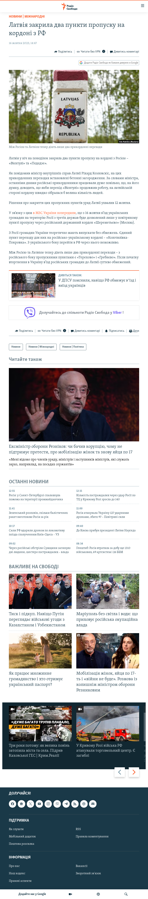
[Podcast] (83, 803)
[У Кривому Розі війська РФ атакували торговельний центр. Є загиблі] (107, 723)
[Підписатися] (92, 803)
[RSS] (75, 803)
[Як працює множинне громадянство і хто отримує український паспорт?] (40, 650)
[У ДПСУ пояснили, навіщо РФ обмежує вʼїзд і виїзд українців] (33, 285)
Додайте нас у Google (32, 894)
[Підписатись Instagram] (48, 803)
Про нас (14, 866)
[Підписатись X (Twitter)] (30, 803)
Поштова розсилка (21, 844)
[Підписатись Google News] (21, 803)
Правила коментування (92, 836)
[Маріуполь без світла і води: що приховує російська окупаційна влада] (107, 591)
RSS (78, 829)
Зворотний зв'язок (88, 873)
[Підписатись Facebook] (12, 803)
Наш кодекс (17, 873)
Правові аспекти (20, 880)
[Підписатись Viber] (57, 803)
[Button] (63, 51)
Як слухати (16, 829)
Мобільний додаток (22, 836)
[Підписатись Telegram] (66, 803)
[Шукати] (126, 894)
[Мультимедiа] (70, 894)
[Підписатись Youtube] (39, 803)
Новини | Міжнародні (27, 17)
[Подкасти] (98, 894)
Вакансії (81, 866)
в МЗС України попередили (54, 213)
